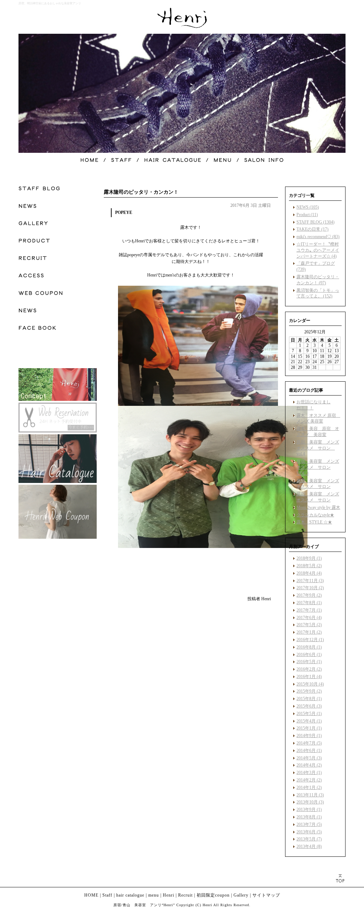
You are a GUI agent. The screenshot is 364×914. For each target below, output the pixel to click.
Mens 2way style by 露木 (318, 507)
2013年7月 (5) (309, 824)
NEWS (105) (307, 207)
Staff (107, 895)
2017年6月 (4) (309, 617)
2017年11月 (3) (310, 580)
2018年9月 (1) (309, 558)
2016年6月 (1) (309, 654)
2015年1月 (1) (309, 728)
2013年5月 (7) (309, 839)
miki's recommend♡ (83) (317, 236)
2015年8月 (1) (309, 698)
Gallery (241, 895)
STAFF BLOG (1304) (315, 222)
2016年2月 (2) (309, 669)
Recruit (185, 895)
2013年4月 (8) (309, 846)
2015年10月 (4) (310, 684)
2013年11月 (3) (310, 794)
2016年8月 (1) (309, 647)
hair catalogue (130, 895)
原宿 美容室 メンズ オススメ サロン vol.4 (317, 448)
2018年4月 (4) (309, 573)
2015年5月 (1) (309, 713)
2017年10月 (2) (310, 587)
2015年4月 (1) (309, 721)
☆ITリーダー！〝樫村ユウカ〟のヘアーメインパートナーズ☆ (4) (317, 250)
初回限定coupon (213, 895)
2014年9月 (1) (309, 735)
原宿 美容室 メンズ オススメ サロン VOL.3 (317, 467)
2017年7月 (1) (309, 610)
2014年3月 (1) (309, 772)
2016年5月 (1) (309, 661)
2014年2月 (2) (309, 780)
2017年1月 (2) (309, 632)
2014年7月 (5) (309, 743)
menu (153, 895)
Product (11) (307, 214)
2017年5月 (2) (309, 624)
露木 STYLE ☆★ (314, 522)
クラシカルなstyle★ (315, 514)
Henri (168, 895)
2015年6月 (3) (309, 706)
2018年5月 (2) (309, 565)
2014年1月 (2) (309, 787)
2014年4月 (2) (309, 765)
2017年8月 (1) (309, 602)
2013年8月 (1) (309, 816)
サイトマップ (266, 895)
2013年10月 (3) (310, 802)
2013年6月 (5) (309, 831)
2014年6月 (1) (309, 750)
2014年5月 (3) (309, 758)
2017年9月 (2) (309, 595)
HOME (91, 895)
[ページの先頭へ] (340, 878)
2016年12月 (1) (310, 639)
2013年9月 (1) (309, 809)
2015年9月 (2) (309, 691)
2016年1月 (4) (309, 676)
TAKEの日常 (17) (312, 229)
